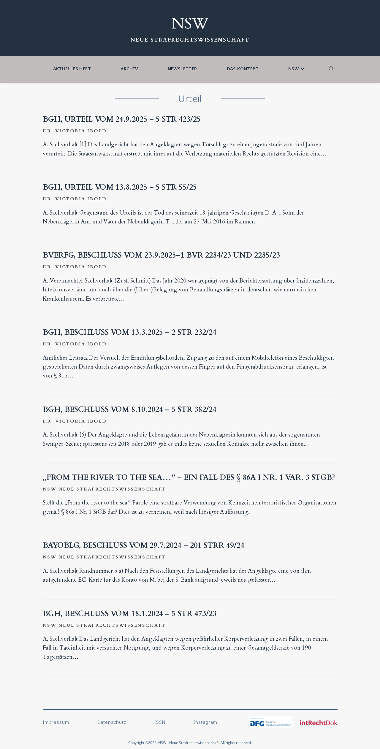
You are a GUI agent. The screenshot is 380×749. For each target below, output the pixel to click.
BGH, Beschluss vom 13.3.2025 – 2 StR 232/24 (129, 332)
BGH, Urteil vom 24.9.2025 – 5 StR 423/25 (122, 119)
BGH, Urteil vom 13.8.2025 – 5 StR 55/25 (120, 187)
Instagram (205, 722)
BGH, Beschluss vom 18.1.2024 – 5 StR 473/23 (129, 614)
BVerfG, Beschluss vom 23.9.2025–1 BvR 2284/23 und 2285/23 (161, 255)
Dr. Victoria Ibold (75, 131)
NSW (190, 24)
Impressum (56, 722)
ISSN (159, 722)
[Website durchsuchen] (331, 70)
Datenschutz (111, 722)
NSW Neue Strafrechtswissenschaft (104, 489)
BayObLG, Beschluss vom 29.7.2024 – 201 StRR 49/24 (143, 545)
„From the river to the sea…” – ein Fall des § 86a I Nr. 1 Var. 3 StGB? (189, 477)
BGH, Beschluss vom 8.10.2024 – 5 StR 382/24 (129, 409)
